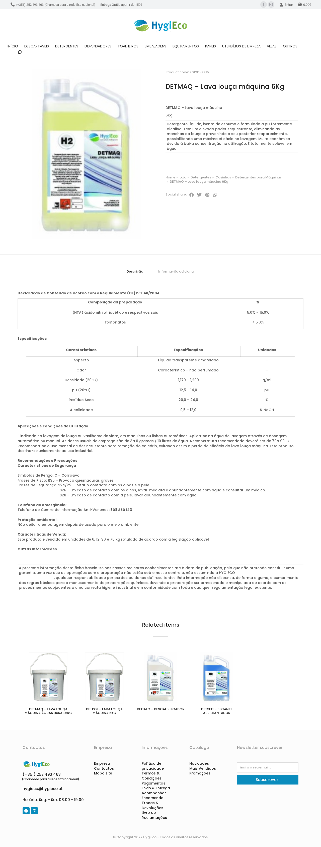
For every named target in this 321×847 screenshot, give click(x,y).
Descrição (135, 271)
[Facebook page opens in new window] (263, 4)
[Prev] (287, 67)
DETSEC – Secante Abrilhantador (216, 711)
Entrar (289, 5)
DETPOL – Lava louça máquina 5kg (104, 711)
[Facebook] (26, 810)
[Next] (299, 67)
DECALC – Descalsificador (160, 709)
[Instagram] (34, 810)
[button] (192, 195)
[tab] (135, 272)
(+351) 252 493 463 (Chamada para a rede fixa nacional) (55, 5)
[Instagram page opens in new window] (271, 4)
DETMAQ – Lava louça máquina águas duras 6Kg (48, 711)
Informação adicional (176, 271)
